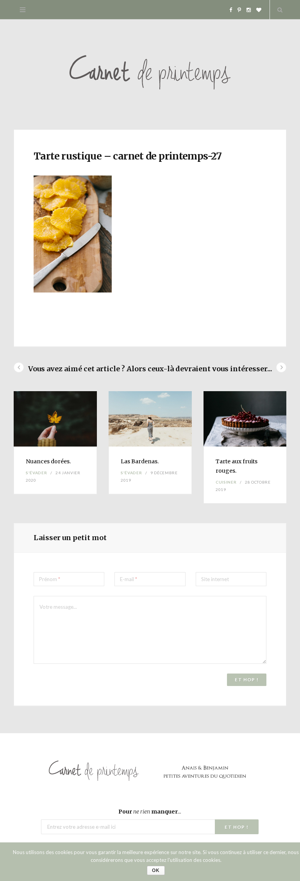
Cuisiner (226, 482)
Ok (156, 870)
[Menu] (23, 9)
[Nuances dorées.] (55, 419)
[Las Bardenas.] (150, 419)
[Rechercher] (278, 9)
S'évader (36, 472)
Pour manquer (149, 811)
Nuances (48, 461)
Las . (140, 461)
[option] (55, 443)
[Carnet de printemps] (150, 74)
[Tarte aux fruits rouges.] (245, 419)
